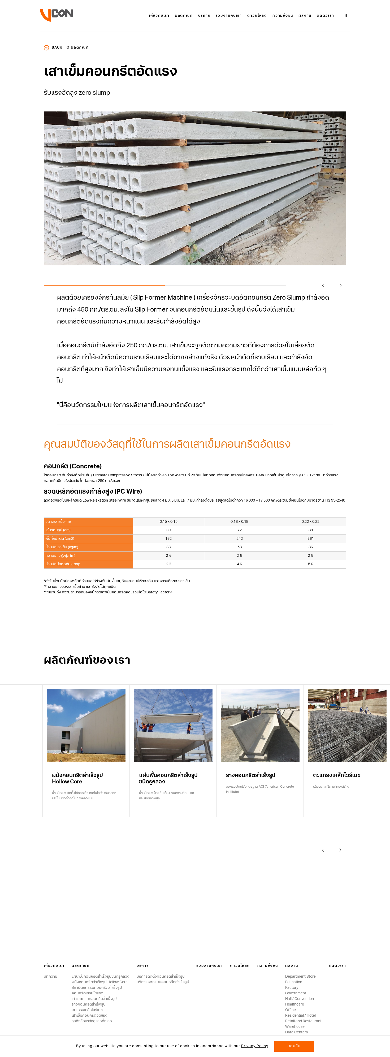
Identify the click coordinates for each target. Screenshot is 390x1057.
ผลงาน (304, 16)
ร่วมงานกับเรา (228, 16)
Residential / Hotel (300, 1015)
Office (290, 1010)
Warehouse (295, 1027)
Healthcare (294, 1004)
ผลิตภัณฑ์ (184, 16)
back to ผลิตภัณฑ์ (70, 47)
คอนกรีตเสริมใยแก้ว (87, 993)
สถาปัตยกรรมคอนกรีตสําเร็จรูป (97, 988)
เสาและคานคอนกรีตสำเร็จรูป (94, 999)
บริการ (204, 16)
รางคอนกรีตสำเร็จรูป (89, 1004)
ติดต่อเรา (325, 16)
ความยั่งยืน (282, 16)
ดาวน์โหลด (257, 16)
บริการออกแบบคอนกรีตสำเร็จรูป (163, 982)
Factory (291, 988)
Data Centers (296, 1032)
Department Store (300, 976)
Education (293, 982)
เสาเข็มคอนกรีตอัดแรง (89, 1015)
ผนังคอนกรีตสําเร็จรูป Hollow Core (100, 982)
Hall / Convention (299, 999)
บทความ (50, 976)
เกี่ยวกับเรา (159, 16)
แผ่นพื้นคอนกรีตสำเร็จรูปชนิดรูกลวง (100, 976)
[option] (195, 188)
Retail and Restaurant (303, 1021)
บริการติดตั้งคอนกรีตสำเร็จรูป (161, 976)
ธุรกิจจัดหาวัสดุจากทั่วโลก (92, 1021)
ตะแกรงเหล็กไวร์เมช (87, 1010)
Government (295, 993)
